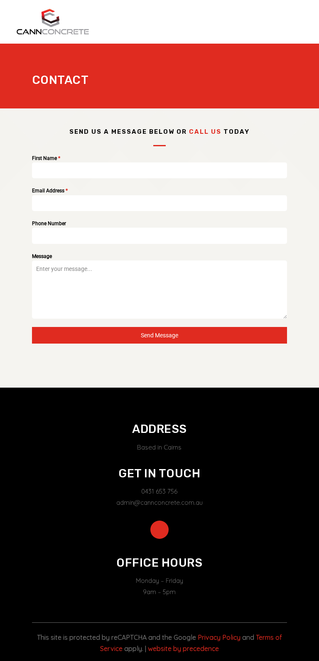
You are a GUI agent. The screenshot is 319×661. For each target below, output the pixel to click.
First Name (46, 158)
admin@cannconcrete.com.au (159, 502)
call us (205, 131)
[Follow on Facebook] (159, 530)
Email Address (50, 191)
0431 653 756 (159, 491)
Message (42, 256)
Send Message (159, 335)
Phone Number (49, 223)
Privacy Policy (219, 637)
